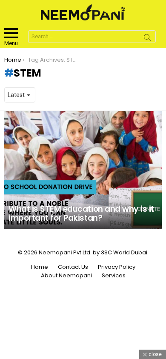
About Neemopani (66, 275)
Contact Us (73, 267)
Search (147, 38)
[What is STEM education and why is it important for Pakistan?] (83, 170)
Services (114, 275)
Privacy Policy (116, 267)
